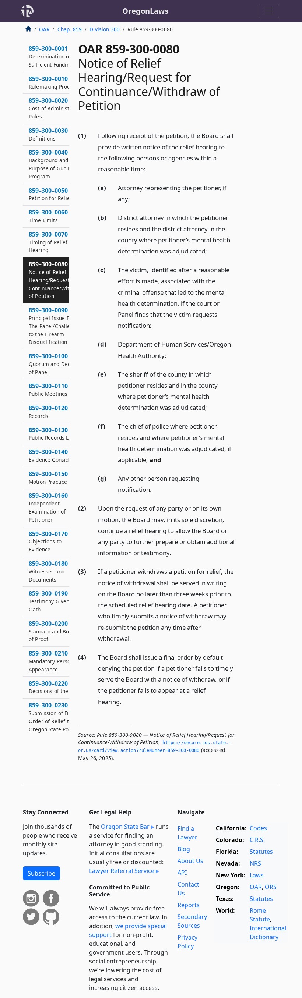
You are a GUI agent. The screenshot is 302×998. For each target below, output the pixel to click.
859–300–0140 (54, 455)
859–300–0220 (56, 687)
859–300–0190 (53, 601)
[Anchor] (149, 169)
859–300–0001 (51, 56)
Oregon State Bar (125, 827)
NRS (255, 863)
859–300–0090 (56, 325)
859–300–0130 (52, 433)
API (182, 873)
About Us (190, 861)
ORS (271, 887)
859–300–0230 (53, 716)
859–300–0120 (48, 411)
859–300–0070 (48, 242)
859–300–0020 (56, 108)
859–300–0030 (48, 134)
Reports (189, 905)
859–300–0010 (56, 82)
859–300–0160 (48, 507)
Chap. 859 (69, 29)
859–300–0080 (57, 279)
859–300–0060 (48, 216)
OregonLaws (145, 11)
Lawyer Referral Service (121, 871)
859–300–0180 (48, 571)
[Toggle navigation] (269, 11)
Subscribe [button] (41, 873)
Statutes (261, 852)
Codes (258, 828)
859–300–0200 (54, 631)
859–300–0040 (55, 164)
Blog (184, 849)
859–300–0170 (48, 541)
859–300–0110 (54, 389)
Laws (257, 875)
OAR (44, 29)
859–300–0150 (48, 477)
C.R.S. (257, 840)
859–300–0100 (57, 364)
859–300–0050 (50, 194)
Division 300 (104, 29)
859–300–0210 (53, 661)
